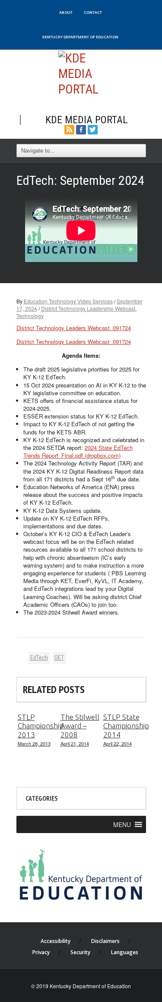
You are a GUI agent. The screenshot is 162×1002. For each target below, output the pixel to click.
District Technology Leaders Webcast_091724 (73, 328)
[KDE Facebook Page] (81, 129)
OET (59, 657)
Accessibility (55, 941)
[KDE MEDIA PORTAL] (81, 72)
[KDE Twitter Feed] (93, 129)
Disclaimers (105, 941)
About (66, 12)
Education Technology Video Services (68, 301)
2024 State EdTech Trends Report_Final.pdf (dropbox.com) (78, 451)
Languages (124, 952)
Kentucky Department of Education (80, 37)
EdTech (39, 657)
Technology (30, 315)
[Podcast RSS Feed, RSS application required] (69, 129)
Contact (93, 12)
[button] (122, 824)
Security (80, 952)
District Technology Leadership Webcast (88, 308)
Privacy (41, 952)
